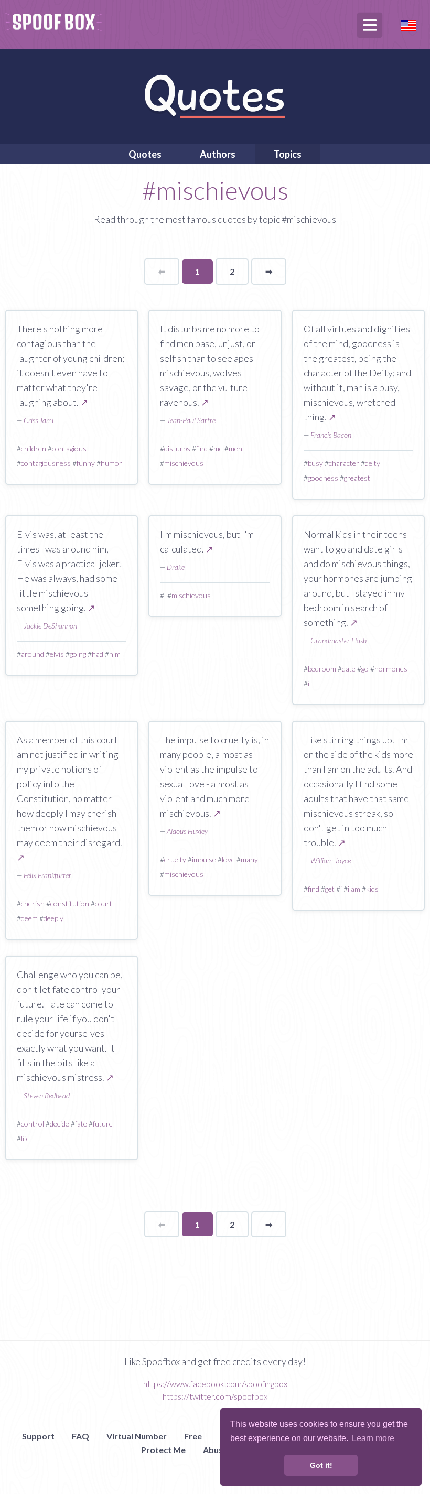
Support (38, 1436)
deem (29, 918)
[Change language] (408, 24)
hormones (390, 668)
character (344, 463)
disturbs (177, 448)
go (365, 668)
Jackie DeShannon (50, 625)
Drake (176, 566)
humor (111, 463)
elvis (57, 653)
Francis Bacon (330, 434)
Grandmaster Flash (338, 640)
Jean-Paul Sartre (191, 420)
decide (59, 1123)
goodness (323, 477)
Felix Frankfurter (47, 875)
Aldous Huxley (187, 831)
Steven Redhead (47, 1095)
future (103, 1123)
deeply (53, 918)
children (33, 448)
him (115, 653)
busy (315, 463)
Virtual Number (136, 1436)
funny (86, 463)
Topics (288, 154)
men (235, 448)
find (202, 448)
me (218, 448)
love (228, 859)
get (330, 888)
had (97, 653)
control (32, 1123)
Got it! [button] (321, 1465)
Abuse (215, 1450)
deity (372, 463)
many (249, 859)
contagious (69, 448)
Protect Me (163, 1450)
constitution (69, 903)
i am (354, 888)
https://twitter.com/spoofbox (215, 1396)
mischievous (183, 463)
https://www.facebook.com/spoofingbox (215, 1384)
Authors (217, 154)
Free (193, 1436)
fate (81, 1123)
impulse (204, 859)
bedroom (322, 668)
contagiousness (46, 463)
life (25, 1138)
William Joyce (330, 860)
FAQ (80, 1436)
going (78, 653)
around (32, 653)
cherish (33, 903)
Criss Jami (38, 420)
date (349, 668)
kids (372, 888)
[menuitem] (145, 154)
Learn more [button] (373, 1438)
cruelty (175, 859)
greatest (357, 477)
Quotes (145, 154)
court (103, 903)
